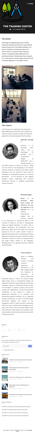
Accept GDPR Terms (9, 350)
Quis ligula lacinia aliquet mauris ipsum (20, 394)
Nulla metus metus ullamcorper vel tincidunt (19, 406)
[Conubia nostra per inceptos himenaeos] (5, 361)
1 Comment (20, 361)
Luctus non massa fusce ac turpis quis (20, 377)
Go (30, 346)
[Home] (10, 29)
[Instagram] (14, 330)
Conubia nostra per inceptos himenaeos (20, 359)
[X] (4, 330)
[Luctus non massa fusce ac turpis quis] (5, 378)
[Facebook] (9, 330)
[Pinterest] (24, 330)
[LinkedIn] (19, 330)
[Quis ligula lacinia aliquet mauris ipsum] (5, 395)
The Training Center (19, 29)
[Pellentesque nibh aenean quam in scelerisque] (5, 369)
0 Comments (20, 371)
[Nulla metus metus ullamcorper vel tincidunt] (5, 387)
